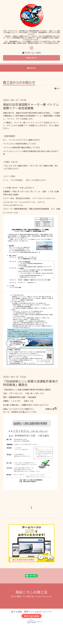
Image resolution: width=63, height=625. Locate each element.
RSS (58, 88)
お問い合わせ (31, 57)
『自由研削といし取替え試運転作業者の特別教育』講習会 (30, 383)
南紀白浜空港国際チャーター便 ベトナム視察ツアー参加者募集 (31, 106)
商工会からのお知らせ (19, 83)
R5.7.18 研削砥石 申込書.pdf (15, 412)
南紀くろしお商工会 (31, 592)
